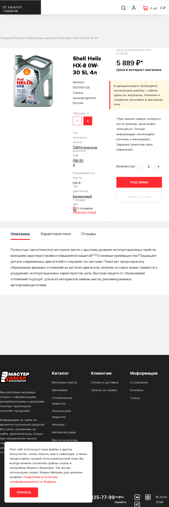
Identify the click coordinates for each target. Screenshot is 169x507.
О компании (139, 382)
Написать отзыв (84, 212)
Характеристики (55, 233)
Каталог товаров (12, 9)
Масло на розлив (64, 440)
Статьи (135, 398)
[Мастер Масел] (22, 377)
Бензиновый (82, 196)
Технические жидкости (61, 414)
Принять (24, 492)
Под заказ (139, 182)
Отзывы (88, 233)
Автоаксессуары (64, 432)
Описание (20, 234)
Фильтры (58, 424)
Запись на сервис (104, 390)
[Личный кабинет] (134, 7)
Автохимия (59, 390)
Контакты (136, 390)
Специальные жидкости (62, 400)
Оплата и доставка (104, 382)
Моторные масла (64, 382)
